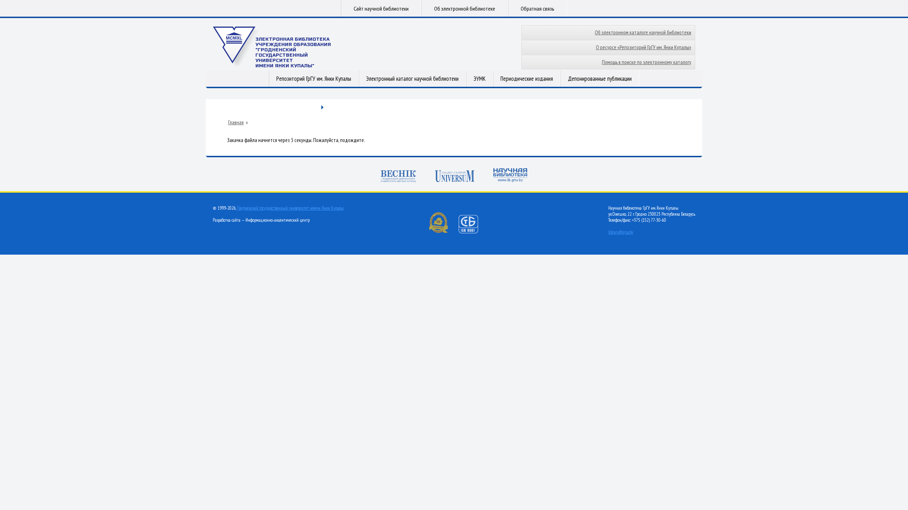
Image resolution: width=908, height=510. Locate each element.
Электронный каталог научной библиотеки (412, 79)
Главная (236, 122)
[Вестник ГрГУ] (398, 176)
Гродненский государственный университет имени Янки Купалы (290, 208)
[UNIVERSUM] (455, 176)
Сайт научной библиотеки (381, 8)
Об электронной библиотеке (464, 8)
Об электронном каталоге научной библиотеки (643, 32)
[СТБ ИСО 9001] (473, 232)
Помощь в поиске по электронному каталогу (646, 62)
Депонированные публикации (600, 79)
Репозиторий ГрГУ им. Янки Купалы (313, 79)
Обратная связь (537, 8)
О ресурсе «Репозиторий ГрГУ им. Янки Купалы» (643, 47)
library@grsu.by (620, 232)
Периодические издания (526, 79)
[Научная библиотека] (510, 175)
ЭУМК (480, 79)
